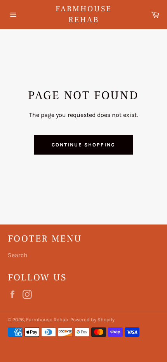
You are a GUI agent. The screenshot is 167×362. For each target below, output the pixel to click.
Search (18, 255)
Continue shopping (83, 145)
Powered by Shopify (92, 319)
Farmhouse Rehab (84, 14)
